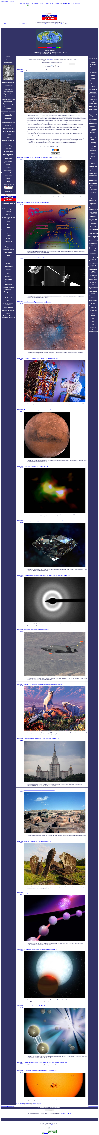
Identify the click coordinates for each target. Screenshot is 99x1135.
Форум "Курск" (93, 240)
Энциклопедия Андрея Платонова (93, 271)
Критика (93, 96)
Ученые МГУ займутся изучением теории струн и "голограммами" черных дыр (45, 1062)
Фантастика (93, 310)
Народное (8, 232)
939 (37, 1103)
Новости (42, 3)
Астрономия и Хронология (93, 212)
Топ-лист (64, 3)
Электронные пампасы (93, 306)
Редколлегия (8, 241)
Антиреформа (8, 158)
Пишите (36, 3)
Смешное (8, 235)
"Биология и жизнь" (50, 23)
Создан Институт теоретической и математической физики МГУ (41, 738)
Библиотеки (8, 279)
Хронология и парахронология (8, 118)
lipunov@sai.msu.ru (65, 1113)
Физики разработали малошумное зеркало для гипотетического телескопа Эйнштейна (47, 575)
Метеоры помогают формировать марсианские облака (38, 409)
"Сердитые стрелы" (93, 147)
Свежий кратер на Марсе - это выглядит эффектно (37, 302)
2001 (93, 318)
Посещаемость (8, 266)
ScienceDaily (8, 146)
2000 (93, 321)
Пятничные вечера (93, 254)
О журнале (8, 246)
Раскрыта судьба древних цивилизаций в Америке (37, 841)
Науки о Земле (8, 170)
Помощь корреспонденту (8, 1106)
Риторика (93, 170)
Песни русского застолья (8, 230)
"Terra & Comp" (61, 23)
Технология (8, 175)
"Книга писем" (93, 135)
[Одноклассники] (55, 150)
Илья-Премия (93, 300)
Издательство (93, 109)
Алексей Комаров (52, 1125)
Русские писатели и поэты (8, 272)
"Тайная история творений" (93, 130)
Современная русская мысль (93, 184)
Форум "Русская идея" (93, 237)
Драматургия (93, 89)
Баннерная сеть (8, 292)
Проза (93, 83)
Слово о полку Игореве (93, 204)
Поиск (8, 261)
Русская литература (8, 184)
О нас (32, 3)
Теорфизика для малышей (88, 23)
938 (35, 1103)
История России (93, 198)
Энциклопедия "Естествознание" (8, 90)
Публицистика (93, 72)
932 (21, 1103)
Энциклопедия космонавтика (8, 86)
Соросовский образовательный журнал (8, 163)
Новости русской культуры (8, 303)
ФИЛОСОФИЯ (93, 180)
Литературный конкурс (93, 292)
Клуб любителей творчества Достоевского (93, 259)
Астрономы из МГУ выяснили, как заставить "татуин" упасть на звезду (43, 157)
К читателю (93, 67)
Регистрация (71, 3)
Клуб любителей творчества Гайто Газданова (93, 265)
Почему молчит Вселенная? (8, 107)
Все (8, 300)
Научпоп (8, 211)
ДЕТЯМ (93, 303)
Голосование (57, 3)
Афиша (8, 313)
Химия (8, 181)
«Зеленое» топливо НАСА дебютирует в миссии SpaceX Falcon (41, 358)
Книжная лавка (49, 3)
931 (19, 1103)
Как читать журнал (8, 249)
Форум (93, 313)
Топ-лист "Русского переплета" (8, 288)
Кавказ (93, 78)
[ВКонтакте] (53, 150)
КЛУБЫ (93, 250)
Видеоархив (93, 178)
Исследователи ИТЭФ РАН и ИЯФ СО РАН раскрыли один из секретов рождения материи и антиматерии (52, 1005)
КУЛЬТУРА (93, 151)
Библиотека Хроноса (8, 209)
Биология (8, 167)
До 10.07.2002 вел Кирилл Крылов (49, 53)
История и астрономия (8, 122)
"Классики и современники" (93, 122)
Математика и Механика (8, 173)
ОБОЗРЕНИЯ (93, 119)
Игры (8, 227)
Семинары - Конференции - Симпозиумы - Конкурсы (49, 25)
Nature (8, 137)
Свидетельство (50, 59)
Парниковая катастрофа (8, 111)
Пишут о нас (8, 252)
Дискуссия (78, 3)
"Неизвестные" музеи (93, 167)
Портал (20, 3)
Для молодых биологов (8, 203)
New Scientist (8, 143)
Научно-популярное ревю (73, 23)
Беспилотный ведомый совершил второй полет (36, 629)
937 (33, 1103)
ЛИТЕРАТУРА (93, 58)
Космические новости (8, 82)
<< (16, 1103)
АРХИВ (93, 316)
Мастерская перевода (93, 276)
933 (23, 1103)
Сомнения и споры (93, 100)
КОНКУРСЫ (93, 280)
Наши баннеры (8, 294)
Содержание (26, 3)
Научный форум (8, 62)
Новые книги (93, 103)
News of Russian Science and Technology (8, 100)
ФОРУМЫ (93, 226)
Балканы (93, 81)
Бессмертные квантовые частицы (33, 892)
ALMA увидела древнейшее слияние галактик (36, 466)
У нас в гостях (93, 106)
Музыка (93, 163)
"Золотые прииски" (93, 142)
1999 (93, 324)
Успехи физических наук (8, 140)
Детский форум (93, 248)
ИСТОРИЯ (93, 192)
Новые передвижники (93, 157)
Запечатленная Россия (93, 220)
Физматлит (8, 96)
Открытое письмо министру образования (8, 155)
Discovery (8, 148)
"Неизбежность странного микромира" (33, 23)
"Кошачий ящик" (93, 138)
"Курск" (93, 75)
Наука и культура (8, 128)
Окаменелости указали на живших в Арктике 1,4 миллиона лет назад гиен (43, 684)
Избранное (8, 276)
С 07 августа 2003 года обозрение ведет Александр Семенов (50, 52)
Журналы (8, 269)
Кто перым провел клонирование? (8, 114)
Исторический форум (93, 244)
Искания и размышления (93, 92)
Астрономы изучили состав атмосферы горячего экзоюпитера (40, 949)
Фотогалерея (93, 161)
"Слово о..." (93, 126)
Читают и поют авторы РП (8, 217)
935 (28, 1103)
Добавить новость (93, 1106)
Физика (8, 178)
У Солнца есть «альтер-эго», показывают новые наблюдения (40, 1070)
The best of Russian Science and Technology (8, 316)
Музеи (8, 224)
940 (40, 1103)
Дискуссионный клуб (93, 229)
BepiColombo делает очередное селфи (34, 257)
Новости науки (8, 307)
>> (41, 1103)
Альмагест (8, 125)
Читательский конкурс (93, 296)
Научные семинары (8, 104)
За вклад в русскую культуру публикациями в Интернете (93, 286)
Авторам (8, 244)
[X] (58, 150)
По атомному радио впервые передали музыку (36, 202)
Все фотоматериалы (93, 330)
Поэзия (93, 86)
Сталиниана (93, 223)
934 (26, 1103)
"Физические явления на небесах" (13, 23)
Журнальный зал (8, 94)
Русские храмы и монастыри (93, 174)
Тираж (8, 255)
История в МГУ (93, 200)
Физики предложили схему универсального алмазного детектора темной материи (46, 520)
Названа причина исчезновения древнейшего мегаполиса (39, 790)
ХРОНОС (93, 195)
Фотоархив (8, 282)
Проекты (8, 263)
